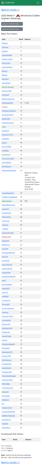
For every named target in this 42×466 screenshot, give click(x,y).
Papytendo (6, 332)
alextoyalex (6, 119)
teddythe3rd (6, 368)
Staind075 (5, 241)
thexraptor (6, 348)
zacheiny (5, 225)
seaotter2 (5, 209)
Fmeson (5, 107)
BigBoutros (6, 245)
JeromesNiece (7, 284)
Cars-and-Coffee (8, 158)
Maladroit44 (6, 237)
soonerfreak (6, 336)
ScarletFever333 (8, 193)
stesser (4, 340)
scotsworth (6, 300)
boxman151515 (7, 135)
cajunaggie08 (7, 55)
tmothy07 (5, 95)
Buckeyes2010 (7, 352)
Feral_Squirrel (7, 265)
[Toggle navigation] (38, 3)
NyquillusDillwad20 (9, 170)
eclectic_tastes (7, 59)
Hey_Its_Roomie (8, 87)
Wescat (4, 71)
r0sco (4, 127)
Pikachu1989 (6, 91)
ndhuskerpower (8, 123)
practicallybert (7, 67)
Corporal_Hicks (7, 316)
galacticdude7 (7, 269)
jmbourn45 (6, 324)
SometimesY (6, 213)
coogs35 (5, 249)
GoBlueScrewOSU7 (9, 111)
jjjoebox (5, 51)
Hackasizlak (6, 272)
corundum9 (6, 320)
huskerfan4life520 (8, 276)
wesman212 (6, 420)
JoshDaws (5, 139)
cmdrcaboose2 (7, 388)
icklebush (5, 400)
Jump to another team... (11, 29)
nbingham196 (7, 328)
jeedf (4, 280)
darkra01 (5, 392)
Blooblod (5, 79)
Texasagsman (7, 372)
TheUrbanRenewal (9, 376)
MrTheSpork (6, 166)
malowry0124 (7, 408)
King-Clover (6, 63)
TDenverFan (6, 217)
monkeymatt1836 (8, 412)
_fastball (5, 229)
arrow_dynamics (8, 308)
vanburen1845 (7, 380)
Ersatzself (5, 261)
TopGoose (5, 221)
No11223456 (6, 147)
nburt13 (5, 292)
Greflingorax (6, 360)
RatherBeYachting (8, 205)
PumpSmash (6, 364)
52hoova (5, 47)
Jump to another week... (11, 24)
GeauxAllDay (6, 162)
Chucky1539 (6, 356)
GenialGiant (6, 83)
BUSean (5, 43)
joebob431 (6, 288)
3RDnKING (6, 384)
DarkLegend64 (7, 103)
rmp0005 (5, 296)
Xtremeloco (6, 428)
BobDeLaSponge (8, 99)
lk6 (3, 404)
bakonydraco (7, 201)
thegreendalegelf (8, 344)
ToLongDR (6, 304)
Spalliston (5, 131)
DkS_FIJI (5, 257)
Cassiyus (5, 312)
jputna (4, 143)
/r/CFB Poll (9, 2)
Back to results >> (10, 9)
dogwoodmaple (8, 233)
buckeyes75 (6, 154)
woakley (5, 424)
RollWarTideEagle (8, 416)
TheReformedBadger (9, 197)
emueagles (6, 396)
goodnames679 (7, 115)
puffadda (5, 151)
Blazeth (4, 75)
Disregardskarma (8, 253)
